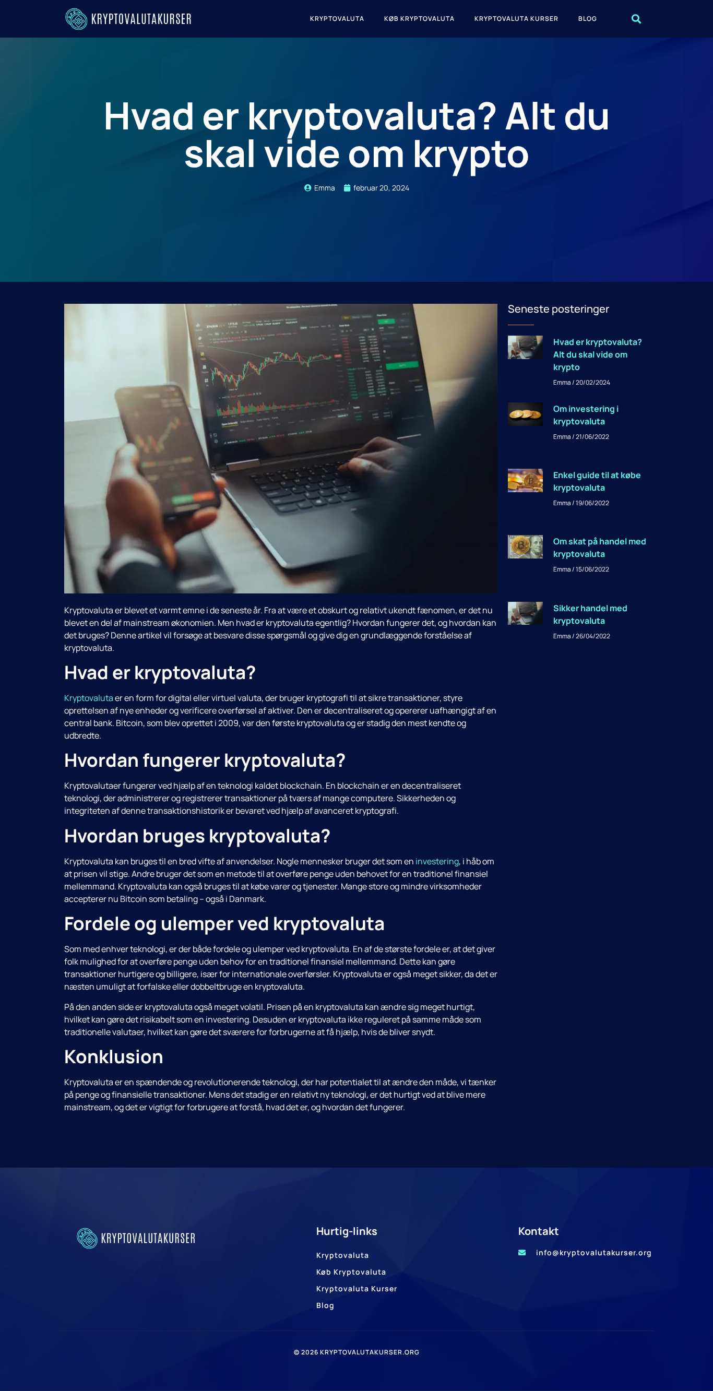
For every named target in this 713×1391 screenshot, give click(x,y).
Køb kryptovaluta (419, 18)
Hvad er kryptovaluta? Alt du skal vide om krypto (597, 354)
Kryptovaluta (337, 18)
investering (437, 861)
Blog (587, 18)
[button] (636, 19)
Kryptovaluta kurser (516, 18)
